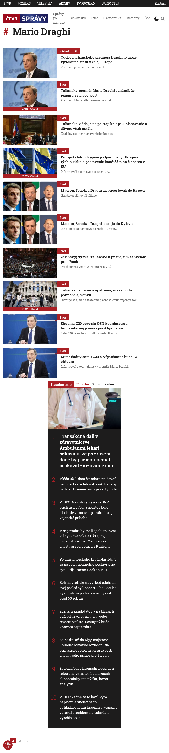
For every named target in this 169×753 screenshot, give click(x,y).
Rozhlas (24, 3)
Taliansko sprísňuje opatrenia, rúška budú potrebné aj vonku (96, 292)
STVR (7, 3)
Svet (94, 18)
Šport (149, 18)
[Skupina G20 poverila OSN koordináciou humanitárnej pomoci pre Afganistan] (30, 329)
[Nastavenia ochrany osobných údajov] (8, 745)
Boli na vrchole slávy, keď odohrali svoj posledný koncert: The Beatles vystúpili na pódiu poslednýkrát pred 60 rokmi (88, 590)
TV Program (86, 3)
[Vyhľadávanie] (163, 18)
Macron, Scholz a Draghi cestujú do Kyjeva (97, 223)
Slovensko (78, 18)
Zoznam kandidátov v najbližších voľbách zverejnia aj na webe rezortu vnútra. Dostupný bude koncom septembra (87, 619)
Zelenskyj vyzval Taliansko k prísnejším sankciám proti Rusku (103, 259)
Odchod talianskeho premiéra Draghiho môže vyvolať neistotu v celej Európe (99, 59)
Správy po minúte (59, 18)
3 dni (96, 384)
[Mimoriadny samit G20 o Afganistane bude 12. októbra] (30, 363)
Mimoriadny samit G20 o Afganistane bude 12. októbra (99, 359)
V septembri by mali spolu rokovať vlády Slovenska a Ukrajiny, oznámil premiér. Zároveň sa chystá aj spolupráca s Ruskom (88, 538)
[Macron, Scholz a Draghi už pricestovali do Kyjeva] (30, 196)
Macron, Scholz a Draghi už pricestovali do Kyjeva (103, 190)
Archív (64, 3)
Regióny (133, 18)
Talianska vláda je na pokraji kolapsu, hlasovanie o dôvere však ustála (104, 126)
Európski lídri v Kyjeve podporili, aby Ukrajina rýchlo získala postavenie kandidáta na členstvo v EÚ (103, 162)
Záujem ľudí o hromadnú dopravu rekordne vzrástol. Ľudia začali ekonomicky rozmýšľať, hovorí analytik (87, 676)
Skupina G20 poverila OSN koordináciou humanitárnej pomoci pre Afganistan (94, 325)
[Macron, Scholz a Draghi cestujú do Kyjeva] (30, 229)
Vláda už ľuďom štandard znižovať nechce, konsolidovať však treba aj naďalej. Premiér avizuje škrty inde (88, 484)
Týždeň (108, 384)
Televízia (44, 3)
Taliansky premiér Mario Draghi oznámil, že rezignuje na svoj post (98, 93)
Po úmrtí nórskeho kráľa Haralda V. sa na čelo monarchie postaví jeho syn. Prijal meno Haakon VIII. (88, 564)
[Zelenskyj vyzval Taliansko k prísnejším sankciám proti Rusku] (30, 263)
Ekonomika (112, 18)
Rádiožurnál (68, 51)
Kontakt (160, 3)
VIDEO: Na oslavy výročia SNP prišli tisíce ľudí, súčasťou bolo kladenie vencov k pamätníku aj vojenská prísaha (86, 510)
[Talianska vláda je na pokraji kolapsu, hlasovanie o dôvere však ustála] (30, 130)
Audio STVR (110, 3)
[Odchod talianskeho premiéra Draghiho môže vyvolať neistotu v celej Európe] (30, 63)
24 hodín (82, 384)
